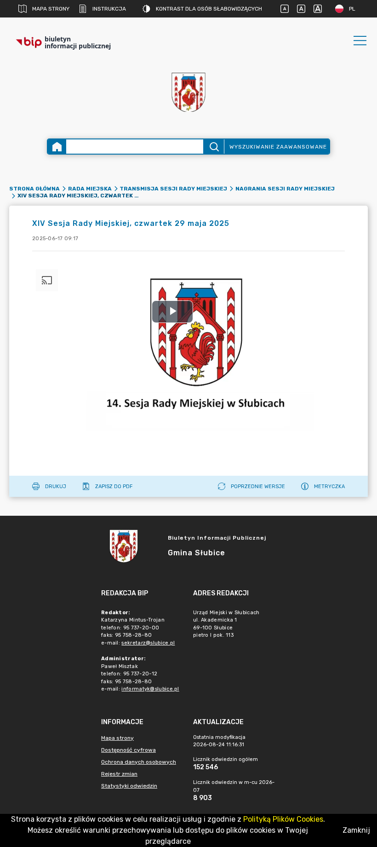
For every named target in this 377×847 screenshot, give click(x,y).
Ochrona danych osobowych (138, 762)
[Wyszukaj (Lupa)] (213, 146)
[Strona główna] (57, 146)
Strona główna (34, 188)
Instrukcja (109, 9)
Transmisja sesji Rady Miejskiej (173, 188)
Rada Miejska (90, 188)
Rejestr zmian (119, 774)
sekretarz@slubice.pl (148, 643)
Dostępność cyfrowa (128, 750)
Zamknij (356, 830)
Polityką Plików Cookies (283, 819)
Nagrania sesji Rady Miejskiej (285, 188)
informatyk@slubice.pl (150, 689)
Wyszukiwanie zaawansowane (278, 147)
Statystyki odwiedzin (129, 786)
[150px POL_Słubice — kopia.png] (188, 92)
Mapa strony (50, 9)
